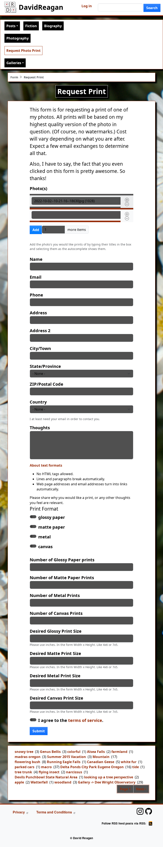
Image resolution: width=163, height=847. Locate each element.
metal (44, 537)
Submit (38, 731)
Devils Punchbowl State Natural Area (46, 777)
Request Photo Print (23, 50)
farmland (119, 751)
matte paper (51, 527)
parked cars (24, 767)
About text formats (46, 465)
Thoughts (40, 428)
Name (36, 259)
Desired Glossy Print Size (56, 631)
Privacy (19, 812)
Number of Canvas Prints (56, 613)
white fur (128, 761)
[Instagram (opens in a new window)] (140, 811)
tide (135, 767)
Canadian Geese (100, 761)
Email (35, 277)
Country (38, 402)
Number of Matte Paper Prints (62, 577)
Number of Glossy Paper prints (62, 560)
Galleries (13, 63)
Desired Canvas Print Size (56, 698)
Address (38, 313)
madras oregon (28, 756)
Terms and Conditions (54, 812)
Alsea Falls (96, 751)
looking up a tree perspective (108, 777)
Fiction (31, 26)
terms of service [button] (85, 720)
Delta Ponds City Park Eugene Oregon (92, 767)
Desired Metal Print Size (55, 676)
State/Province (45, 366)
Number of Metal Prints (55, 595)
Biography (53, 26)
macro (46, 767)
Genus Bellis (50, 751)
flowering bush (27, 761)
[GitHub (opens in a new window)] (148, 811)
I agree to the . (70, 720)
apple (19, 782)
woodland (62, 782)
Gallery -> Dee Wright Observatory (106, 782)
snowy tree (24, 751)
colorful (73, 751)
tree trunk (23, 772)
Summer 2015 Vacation (66, 756)
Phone (36, 295)
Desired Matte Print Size (55, 653)
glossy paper (51, 517)
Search (152, 8)
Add (35, 229)
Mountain (101, 756)
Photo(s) (38, 188)
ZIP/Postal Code (46, 384)
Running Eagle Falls (63, 761)
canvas (45, 546)
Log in (87, 6)
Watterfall (39, 782)
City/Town (40, 348)
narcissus (74, 772)
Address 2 (40, 330)
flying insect (49, 772)
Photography (17, 38)
